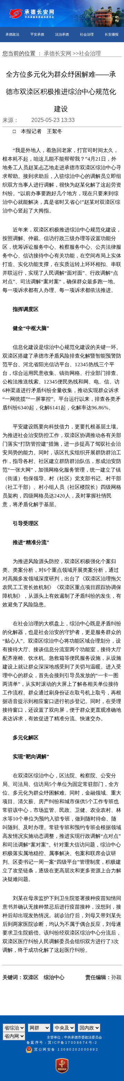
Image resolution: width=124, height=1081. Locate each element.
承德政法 (12, 34)
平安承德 (37, 34)
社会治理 (87, 34)
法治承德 (62, 34)
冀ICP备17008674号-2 (72, 1042)
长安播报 (111, 34)
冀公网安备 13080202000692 (65, 1049)
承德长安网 (58, 53)
